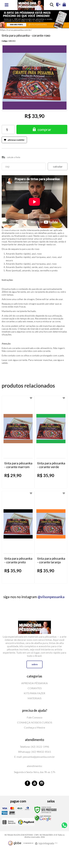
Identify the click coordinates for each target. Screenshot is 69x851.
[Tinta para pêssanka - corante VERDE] (51, 442)
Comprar (44, 129)
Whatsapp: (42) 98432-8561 (34, 751)
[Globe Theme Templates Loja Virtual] (20, 843)
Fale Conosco (34, 717)
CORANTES (35, 688)
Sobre (35, 664)
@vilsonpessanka (51, 597)
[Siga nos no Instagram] (41, 783)
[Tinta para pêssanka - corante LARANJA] (51, 537)
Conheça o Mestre (34, 727)
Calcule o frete (13, 157)
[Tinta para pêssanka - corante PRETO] (18, 537)
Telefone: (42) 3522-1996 (34, 746)
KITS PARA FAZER (34, 693)
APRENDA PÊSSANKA (34, 683)
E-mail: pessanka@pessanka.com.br (34, 756)
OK (57, 166)
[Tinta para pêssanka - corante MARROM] (18, 442)
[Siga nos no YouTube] (34, 783)
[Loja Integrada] (46, 843)
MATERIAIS (34, 698)
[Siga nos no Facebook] (27, 783)
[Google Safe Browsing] (42, 818)
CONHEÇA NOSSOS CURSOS (34, 722)
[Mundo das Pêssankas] (34, 625)
